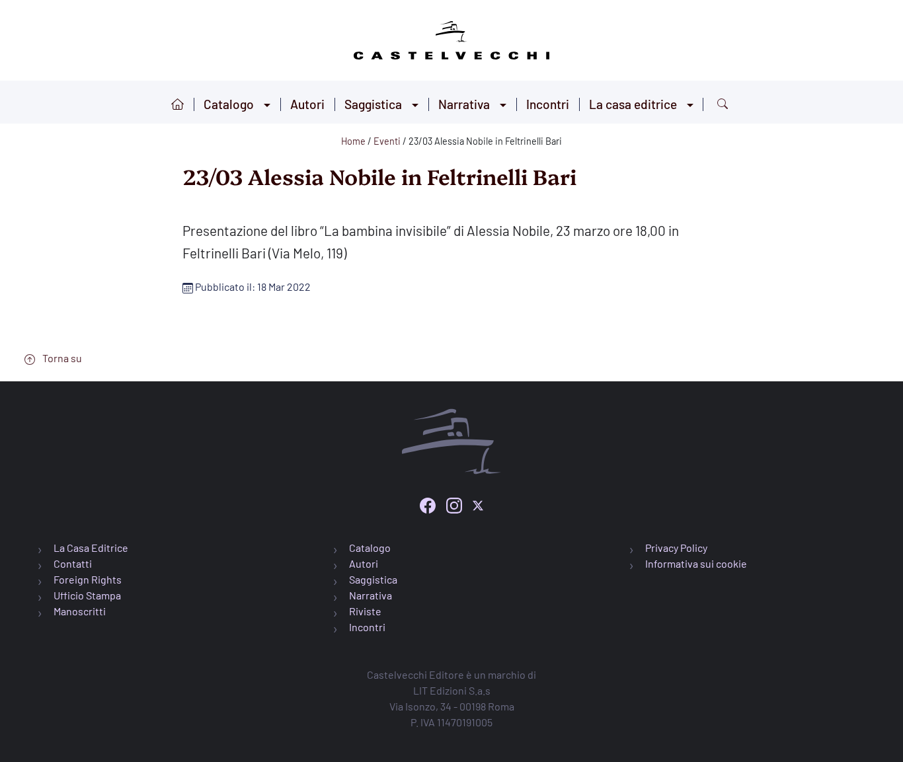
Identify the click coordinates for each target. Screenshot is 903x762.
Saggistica (373, 104)
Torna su (61, 358)
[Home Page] (451, 38)
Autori (307, 104)
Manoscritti (80, 611)
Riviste (365, 611)
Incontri (547, 104)
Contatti (73, 563)
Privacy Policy (676, 547)
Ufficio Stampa (87, 595)
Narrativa (464, 104)
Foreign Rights (88, 579)
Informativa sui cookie (696, 563)
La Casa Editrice (91, 547)
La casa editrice (633, 104)
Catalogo (229, 104)
